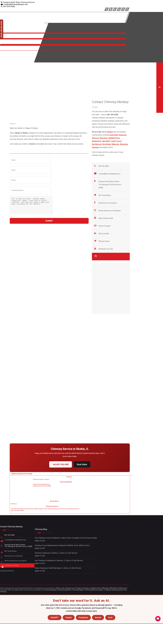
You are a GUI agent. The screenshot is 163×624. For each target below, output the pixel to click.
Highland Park (96, 588)
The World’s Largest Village (58, 227)
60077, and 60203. (28, 261)
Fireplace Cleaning (111, 590)
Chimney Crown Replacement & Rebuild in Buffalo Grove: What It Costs (62, 545)
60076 (17, 261)
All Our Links (60, 588)
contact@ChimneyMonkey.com (109, 174)
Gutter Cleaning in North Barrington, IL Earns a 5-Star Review (58, 568)
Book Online (82, 464)
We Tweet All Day (105, 195)
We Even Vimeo (104, 241)
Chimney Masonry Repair (94, 590)
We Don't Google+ (105, 226)
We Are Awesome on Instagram (110, 211)
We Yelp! (102, 256)
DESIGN (4, 59)
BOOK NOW (5, 54)
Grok (110, 617)
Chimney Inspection (64, 590)
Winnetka (105, 588)
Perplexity (83, 617)
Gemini (98, 617)
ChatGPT (55, 617)
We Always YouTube (106, 249)
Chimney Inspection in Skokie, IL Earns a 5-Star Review (56, 553)
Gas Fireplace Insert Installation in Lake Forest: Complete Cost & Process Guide (66, 538)
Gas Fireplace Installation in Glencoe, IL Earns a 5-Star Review (59, 560)
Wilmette (113, 588)
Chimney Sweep (50, 590)
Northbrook (121, 588)
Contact (3, 49)
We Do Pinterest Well (106, 218)
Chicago (95, 147)
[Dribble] (123, 9)
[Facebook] (106, 9)
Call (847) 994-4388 (61, 464)
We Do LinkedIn (104, 233)
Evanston (86, 588)
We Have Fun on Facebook (108, 203)
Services (4, 37)
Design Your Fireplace (74, 588)
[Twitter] (110, 9)
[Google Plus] (114, 9)
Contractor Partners (7, 571)
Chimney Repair (78, 590)
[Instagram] (127, 9)
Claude (69, 617)
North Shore (5, 43)
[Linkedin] (119, 9)
